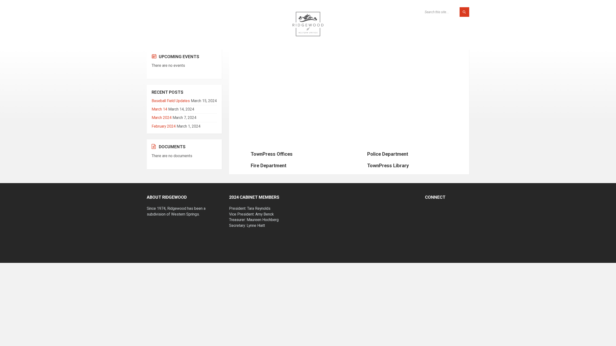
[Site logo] (308, 39)
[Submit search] (464, 12)
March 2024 (162, 117)
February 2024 (164, 126)
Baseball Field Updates (171, 101)
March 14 (159, 109)
